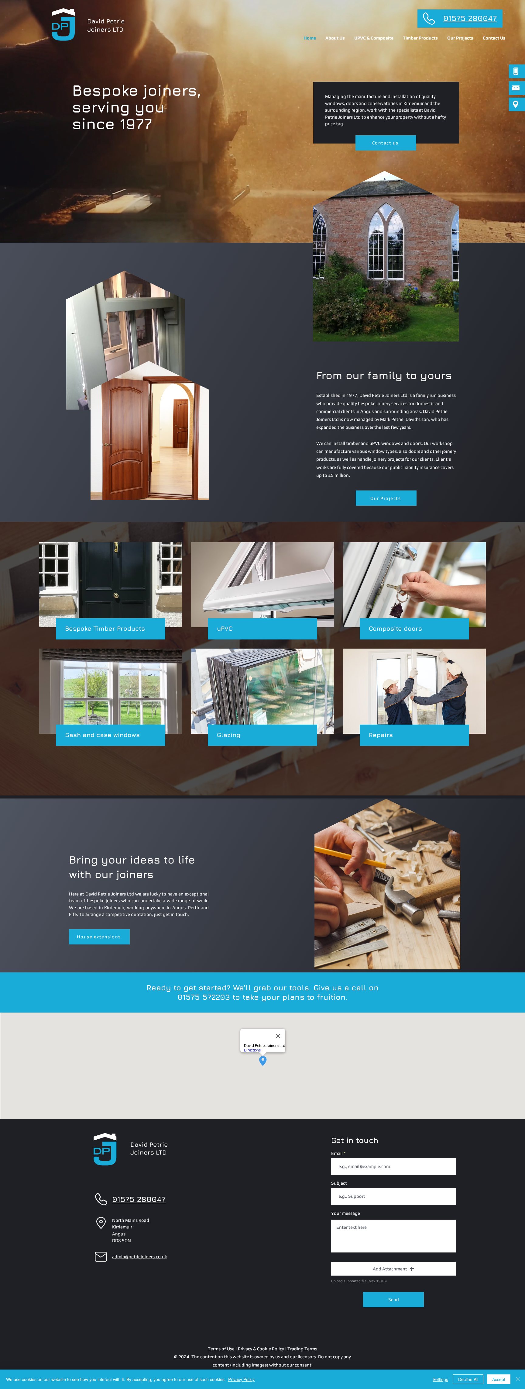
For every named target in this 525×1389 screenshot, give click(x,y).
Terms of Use (221, 1348)
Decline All (468, 1379)
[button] (374, 37)
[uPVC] (262, 590)
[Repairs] (414, 697)
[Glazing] (262, 697)
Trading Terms (302, 1348)
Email (337, 1153)
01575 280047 (470, 18)
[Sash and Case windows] (110, 697)
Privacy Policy (241, 1379)
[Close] (517, 1379)
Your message (345, 1213)
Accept (498, 1379)
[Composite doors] (414, 590)
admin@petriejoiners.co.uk (139, 1256)
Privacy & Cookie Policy (261, 1348)
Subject (339, 1183)
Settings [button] (440, 1379)
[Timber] (110, 590)
